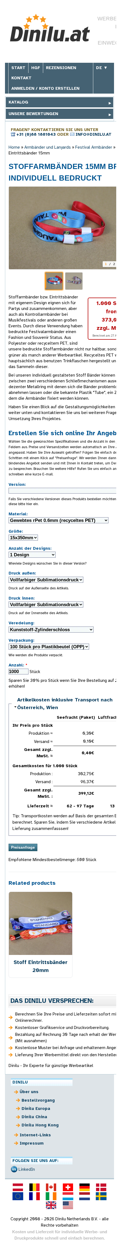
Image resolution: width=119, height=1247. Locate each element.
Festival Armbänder (93, 147)
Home (14, 147)
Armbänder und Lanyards (47, 147)
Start (18, 67)
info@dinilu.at (94, 134)
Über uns (29, 1091)
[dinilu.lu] (68, 1196)
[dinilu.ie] (51, 1196)
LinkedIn (27, 1169)
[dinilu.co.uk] (51, 1205)
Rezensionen (61, 67)
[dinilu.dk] (101, 1187)
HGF (35, 67)
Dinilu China (34, 1116)
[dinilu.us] (68, 1205)
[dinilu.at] (17, 1187)
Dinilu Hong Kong (40, 1125)
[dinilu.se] (101, 1196)
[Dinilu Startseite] (50, 28)
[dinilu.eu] (17, 1196)
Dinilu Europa (36, 1108)
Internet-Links (35, 1134)
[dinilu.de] (84, 1187)
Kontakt (21, 77)
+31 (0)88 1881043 (36, 134)
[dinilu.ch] (68, 1187)
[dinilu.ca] (51, 1187)
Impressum (31, 1143)
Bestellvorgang (38, 1100)
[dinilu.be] (34, 1187)
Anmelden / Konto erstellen (45, 88)
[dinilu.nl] (84, 1196)
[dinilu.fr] (34, 1196)
